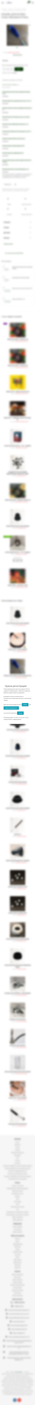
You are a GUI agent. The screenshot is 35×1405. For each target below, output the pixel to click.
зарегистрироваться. (11, 708)
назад (20, 713)
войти (25, 704)
